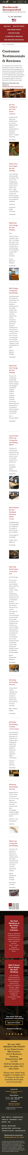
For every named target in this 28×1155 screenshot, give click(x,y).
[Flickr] (21, 1034)
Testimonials (13, 1119)
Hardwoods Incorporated (12, 8)
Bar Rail (7, 26)
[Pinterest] (18, 1034)
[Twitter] (9, 1034)
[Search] (25, 2)
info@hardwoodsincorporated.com (12, 86)
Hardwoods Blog (18, 1117)
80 (13, 908)
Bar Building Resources (14, 40)
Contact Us (5, 1119)
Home (4, 44)
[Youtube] (12, 1034)
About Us (8, 1117)
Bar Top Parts (18, 26)
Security (4, 1122)
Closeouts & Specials (14, 36)
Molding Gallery (20, 1130)
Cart (9, 1122)
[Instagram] (15, 1034)
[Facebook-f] (6, 1034)
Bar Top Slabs (14, 33)
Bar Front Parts (14, 30)
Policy (20, 1119)
